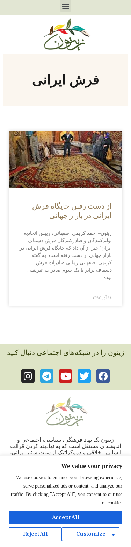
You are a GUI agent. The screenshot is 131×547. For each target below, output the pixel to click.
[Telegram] (46, 376)
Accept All (65, 517)
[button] (65, 6)
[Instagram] (28, 376)
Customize (90, 534)
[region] (65, 501)
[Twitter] (84, 376)
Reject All (35, 534)
